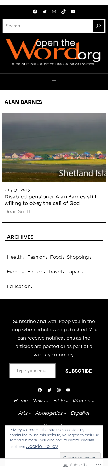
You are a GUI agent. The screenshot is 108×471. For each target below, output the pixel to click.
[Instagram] (54, 11)
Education (19, 286)
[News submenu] (47, 401)
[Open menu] (54, 81)
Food (56, 257)
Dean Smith (18, 211)
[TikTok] (63, 11)
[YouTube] (73, 11)
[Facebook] (35, 11)
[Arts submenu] (30, 413)
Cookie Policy (42, 446)
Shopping (78, 257)
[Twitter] (44, 11)
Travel (55, 272)
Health (15, 257)
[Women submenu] (93, 401)
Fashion (36, 257)
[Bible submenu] (67, 401)
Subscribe (78, 371)
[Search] (98, 26)
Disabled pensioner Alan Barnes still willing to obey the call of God (50, 200)
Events (15, 272)
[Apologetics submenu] (65, 413)
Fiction (35, 272)
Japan (74, 272)
